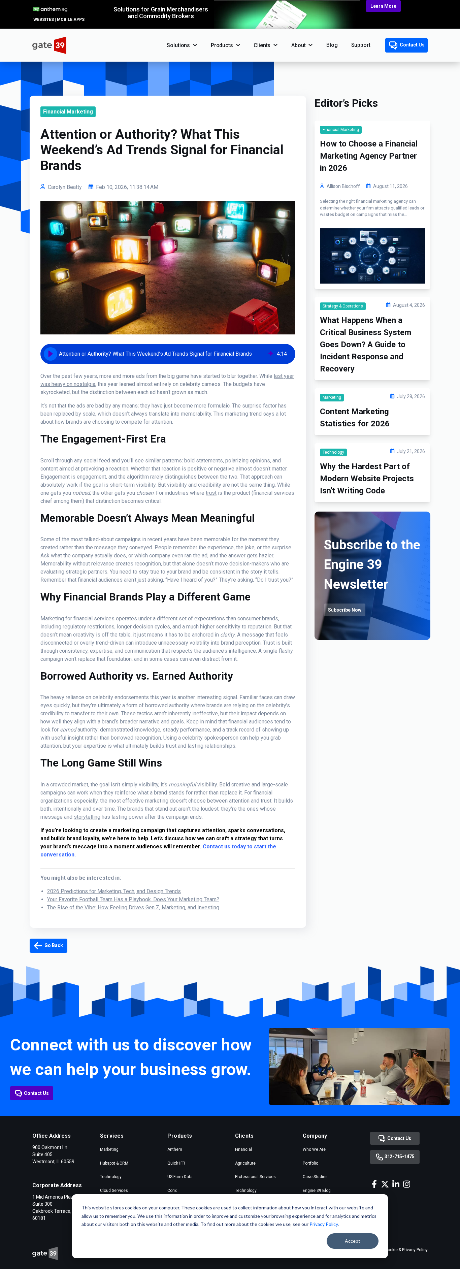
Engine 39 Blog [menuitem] (317, 1190)
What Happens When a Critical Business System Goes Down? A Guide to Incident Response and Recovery (365, 344)
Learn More (383, 6)
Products (222, 45)
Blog (331, 45)
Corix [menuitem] (172, 1190)
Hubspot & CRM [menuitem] (114, 1163)
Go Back (53, 945)
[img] (270, 354)
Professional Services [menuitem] (255, 1176)
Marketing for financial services (77, 618)
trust (211, 493)
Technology (333, 452)
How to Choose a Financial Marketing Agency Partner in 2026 (369, 156)
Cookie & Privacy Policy (406, 1249)
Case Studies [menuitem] (315, 1176)
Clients (262, 45)
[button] (50, 354)
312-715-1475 (399, 1156)
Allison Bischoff (343, 186)
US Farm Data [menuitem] (180, 1176)
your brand (179, 571)
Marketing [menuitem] (109, 1149)
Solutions (178, 45)
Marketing (332, 397)
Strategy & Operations (343, 306)
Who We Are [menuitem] (314, 1149)
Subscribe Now (344, 610)
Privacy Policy (323, 1224)
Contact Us (412, 44)
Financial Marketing (68, 111)
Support (360, 45)
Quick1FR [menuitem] (176, 1163)
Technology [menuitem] (111, 1176)
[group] (167, 354)
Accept (352, 1241)
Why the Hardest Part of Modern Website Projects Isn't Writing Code (367, 478)
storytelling (87, 817)
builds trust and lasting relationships (192, 746)
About (298, 45)
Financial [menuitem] (243, 1149)
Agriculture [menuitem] (245, 1163)
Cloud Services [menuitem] (114, 1190)
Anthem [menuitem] (174, 1149)
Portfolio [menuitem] (310, 1163)
